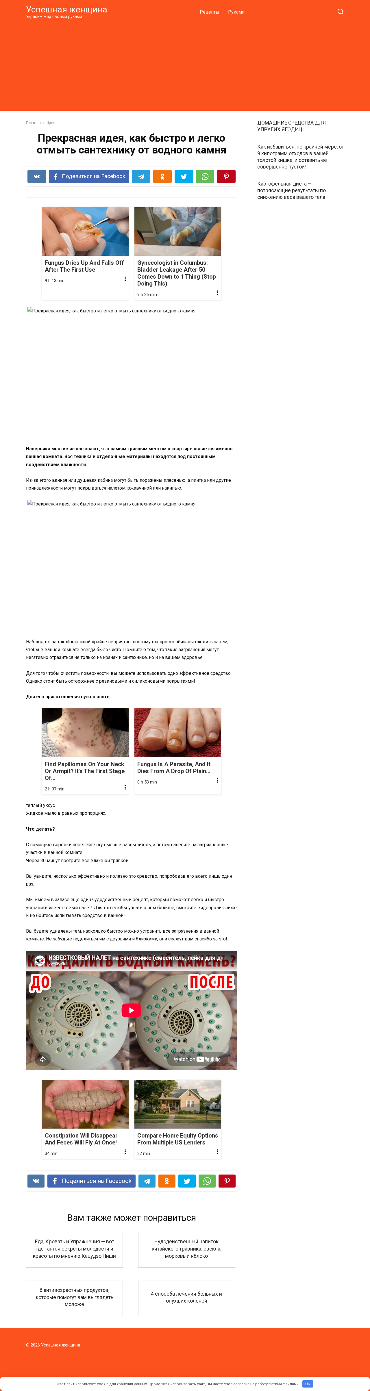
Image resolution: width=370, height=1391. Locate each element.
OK (307, 1384)
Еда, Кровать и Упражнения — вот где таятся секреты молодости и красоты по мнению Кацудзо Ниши (74, 1249)
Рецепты (209, 12)
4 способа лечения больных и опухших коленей (186, 1297)
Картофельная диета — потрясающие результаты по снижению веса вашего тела (291, 190)
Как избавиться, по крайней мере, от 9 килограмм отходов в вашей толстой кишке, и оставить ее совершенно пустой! (300, 157)
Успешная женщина (66, 9)
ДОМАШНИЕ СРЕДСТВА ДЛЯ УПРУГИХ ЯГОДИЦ (291, 126)
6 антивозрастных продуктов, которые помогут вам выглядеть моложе (74, 1297)
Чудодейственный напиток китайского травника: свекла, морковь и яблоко (186, 1249)
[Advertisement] (185, 64)
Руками (236, 12)
